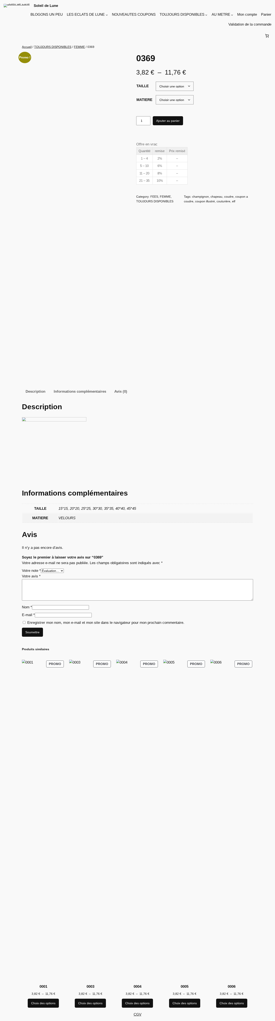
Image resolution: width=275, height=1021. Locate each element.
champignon (200, 196)
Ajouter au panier (168, 120)
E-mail (28, 615)
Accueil (27, 47)
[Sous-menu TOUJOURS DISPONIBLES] (206, 15)
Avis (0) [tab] (120, 391)
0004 (137, 986)
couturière (223, 201)
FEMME (79, 47)
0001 (43, 986)
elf (233, 201)
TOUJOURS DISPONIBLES (52, 47)
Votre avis (31, 576)
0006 (231, 986)
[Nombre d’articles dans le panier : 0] (266, 35)
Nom (27, 607)
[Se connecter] (7, 36)
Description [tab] (35, 391)
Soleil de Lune (46, 6)
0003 (90, 986)
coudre (229, 196)
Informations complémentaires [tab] (80, 391)
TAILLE (142, 86)
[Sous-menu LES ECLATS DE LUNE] (107, 15)
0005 (184, 986)
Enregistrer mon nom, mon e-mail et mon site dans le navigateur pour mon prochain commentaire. (105, 623)
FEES (154, 196)
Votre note (31, 571)
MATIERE (144, 100)
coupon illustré (205, 201)
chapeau (216, 196)
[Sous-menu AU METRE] (232, 15)
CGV (137, 1014)
